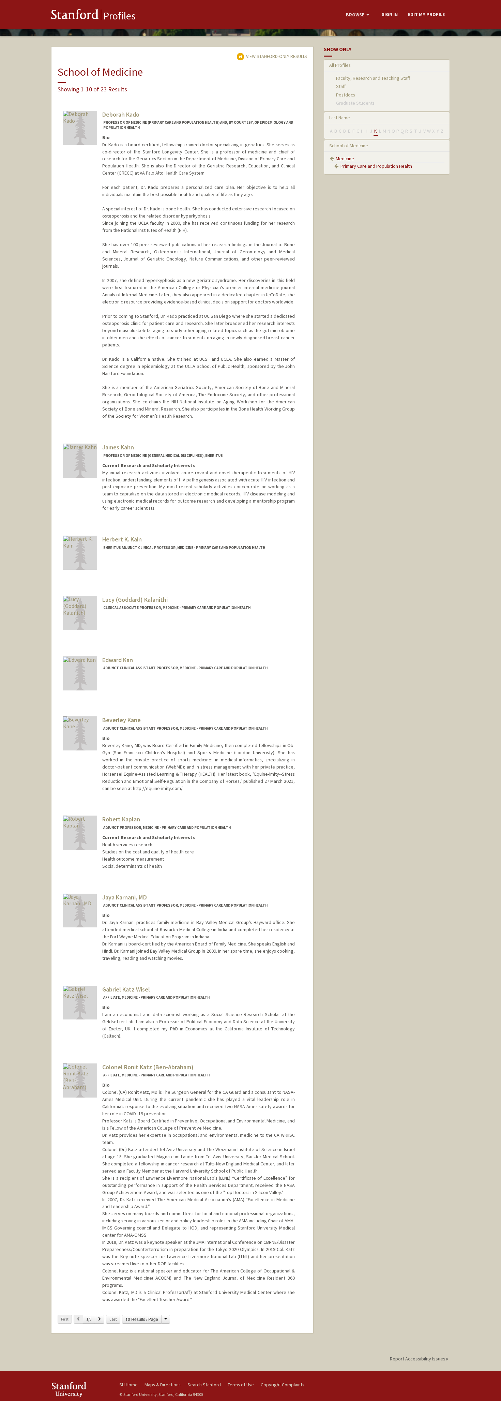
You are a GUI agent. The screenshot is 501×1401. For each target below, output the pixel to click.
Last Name (339, 118)
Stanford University (80, 1389)
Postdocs (345, 95)
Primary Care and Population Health (376, 166)
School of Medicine (348, 146)
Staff (341, 86)
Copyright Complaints (282, 1385)
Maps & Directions (163, 1385)
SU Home (128, 1385)
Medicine (345, 158)
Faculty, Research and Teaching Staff (373, 78)
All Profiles (340, 65)
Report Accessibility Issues (418, 1359)
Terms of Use (241, 1385)
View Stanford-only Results (276, 56)
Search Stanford (204, 1385)
